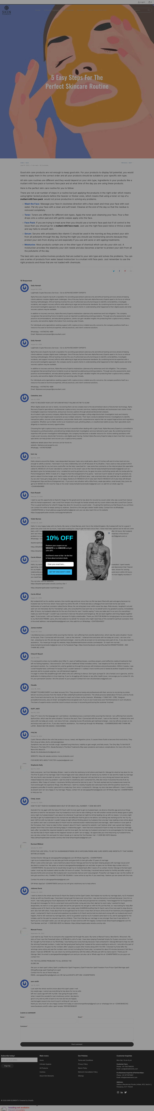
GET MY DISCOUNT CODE (59, 572)
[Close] (109, 533)
